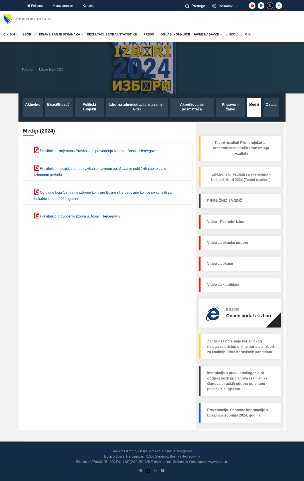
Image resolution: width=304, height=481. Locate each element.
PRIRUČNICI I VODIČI (225, 201)
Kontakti (88, 5)
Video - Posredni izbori (226, 222)
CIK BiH (9, 34)
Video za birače (220, 263)
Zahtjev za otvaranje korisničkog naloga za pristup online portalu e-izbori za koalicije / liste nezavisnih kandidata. (240, 346)
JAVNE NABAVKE (206, 34)
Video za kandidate (223, 284)
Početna (36, 5)
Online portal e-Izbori (248, 315)
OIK (248, 34)
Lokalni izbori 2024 (51, 69)
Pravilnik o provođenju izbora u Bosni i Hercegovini (80, 216)
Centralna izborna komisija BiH (32, 19)
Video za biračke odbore (227, 243)
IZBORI (27, 34)
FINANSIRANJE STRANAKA (59, 34)
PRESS (149, 34)
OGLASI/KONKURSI (175, 34)
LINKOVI (232, 34)
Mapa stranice (63, 5)
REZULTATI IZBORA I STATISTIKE (112, 34)
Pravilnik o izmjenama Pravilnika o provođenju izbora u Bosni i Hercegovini (98, 151)
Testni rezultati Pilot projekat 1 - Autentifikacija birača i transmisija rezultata (241, 148)
